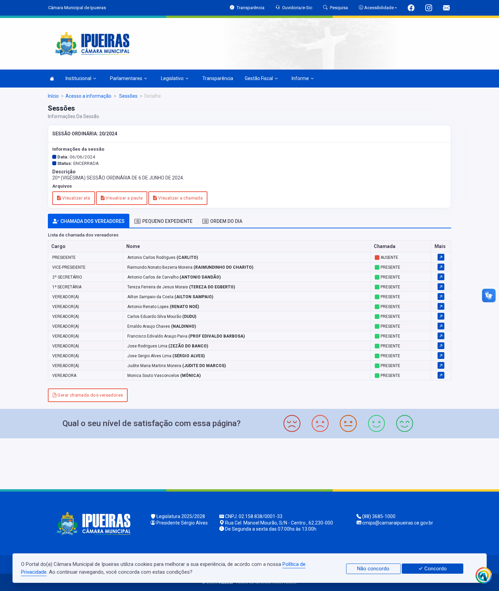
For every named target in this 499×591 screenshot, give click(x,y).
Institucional (78, 78)
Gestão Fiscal (259, 78)
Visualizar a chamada (180, 198)
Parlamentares (126, 78)
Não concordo (373, 569)
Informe (300, 78)
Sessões (127, 96)
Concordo (435, 569)
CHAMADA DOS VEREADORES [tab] (92, 221)
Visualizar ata (75, 198)
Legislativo (172, 78)
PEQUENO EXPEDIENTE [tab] (167, 221)
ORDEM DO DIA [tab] (226, 221)
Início (53, 96)
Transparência (217, 78)
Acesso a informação (88, 96)
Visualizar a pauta (124, 198)
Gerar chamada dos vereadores (89, 395)
